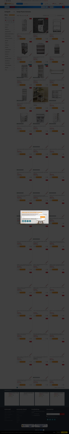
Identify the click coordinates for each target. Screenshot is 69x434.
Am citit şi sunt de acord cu (32, 218)
